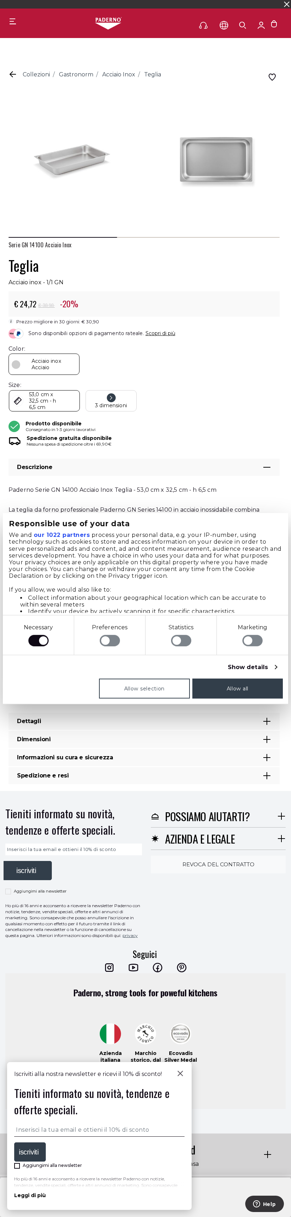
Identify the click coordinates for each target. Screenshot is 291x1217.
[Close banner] (286, 4)
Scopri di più (160, 333)
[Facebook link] (157, 967)
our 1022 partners (62, 535)
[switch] (110, 640)
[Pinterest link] (181, 967)
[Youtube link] (133, 967)
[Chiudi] (180, 1074)
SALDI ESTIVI (85, 4)
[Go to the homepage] (108, 24)
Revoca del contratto (218, 864)
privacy (130, 935)
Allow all (237, 688)
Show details (248, 667)
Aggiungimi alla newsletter (40, 891)
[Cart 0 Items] (274, 25)
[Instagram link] (109, 967)
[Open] (242, 25)
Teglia (152, 74)
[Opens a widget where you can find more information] (264, 1204)
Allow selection (144, 688)
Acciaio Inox (118, 74)
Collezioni (36, 74)
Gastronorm (76, 74)
